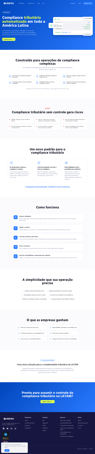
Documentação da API (66, 423)
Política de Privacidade (82, 448)
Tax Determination (30, 423)
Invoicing (27, 425)
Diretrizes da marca (83, 423)
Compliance (28, 428)
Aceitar (7, 450)
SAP (43, 420)
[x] (15, 428)
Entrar (79, 3)
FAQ (43, 3)
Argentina (45, 423)
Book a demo (47, 401)
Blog (39, 3)
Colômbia (44, 428)
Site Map (91, 448)
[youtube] (7, 428)
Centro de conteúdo (65, 420)
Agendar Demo (88, 3)
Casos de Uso (31, 3)
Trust (79, 428)
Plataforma (21, 3)
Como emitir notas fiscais (66, 425)
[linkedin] (3, 428)
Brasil (43, 425)
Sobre (79, 420)
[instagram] (11, 428)
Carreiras (80, 425)
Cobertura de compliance (66, 436)
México (44, 430)
